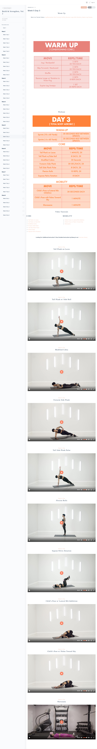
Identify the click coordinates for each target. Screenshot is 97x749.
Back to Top (61, 247)
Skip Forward (57, 17)
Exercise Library (83, 237)
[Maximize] (89, 2)
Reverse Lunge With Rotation (73, 17)
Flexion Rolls (31, 229)
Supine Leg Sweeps (87, 17)
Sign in (93, 2)
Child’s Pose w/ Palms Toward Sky (74, 222)
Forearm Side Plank (33, 225)
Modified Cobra (32, 224)
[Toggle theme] (86, 2)
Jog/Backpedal (49, 17)
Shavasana (67, 224)
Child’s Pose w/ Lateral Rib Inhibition (74, 220)
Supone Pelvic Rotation (34, 231)
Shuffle (63, 17)
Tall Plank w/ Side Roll (34, 222)
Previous (90, 7)
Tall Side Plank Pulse (33, 227)
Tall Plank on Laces (33, 220)
